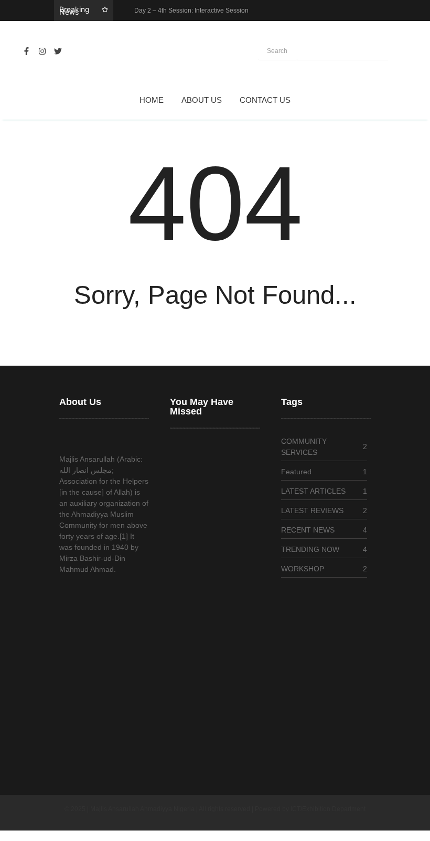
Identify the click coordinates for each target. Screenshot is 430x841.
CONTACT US (265, 99)
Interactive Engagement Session (209, 648)
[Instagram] (42, 51)
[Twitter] (58, 51)
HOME (151, 99)
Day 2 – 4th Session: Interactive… (204, 517)
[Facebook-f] (26, 51)
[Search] (342, 51)
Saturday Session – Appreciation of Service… (212, 739)
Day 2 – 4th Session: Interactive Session (191, 10)
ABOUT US (201, 99)
